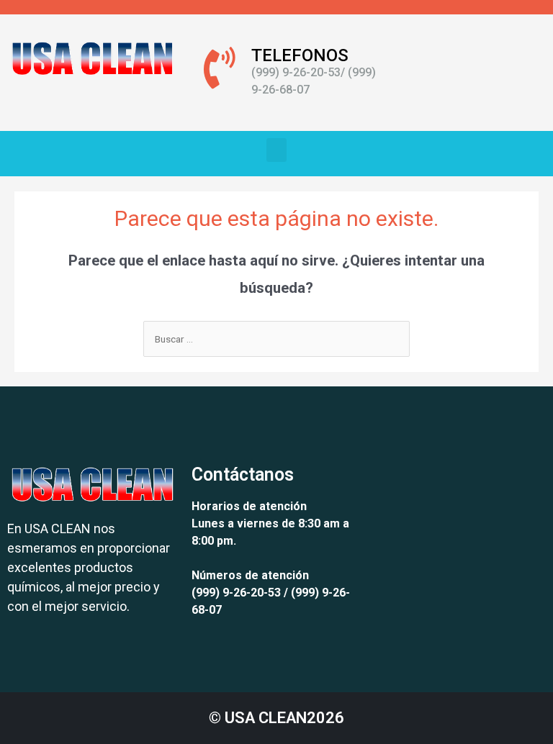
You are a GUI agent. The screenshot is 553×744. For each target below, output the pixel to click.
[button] (276, 150)
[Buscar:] (276, 339)
